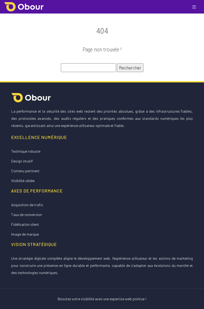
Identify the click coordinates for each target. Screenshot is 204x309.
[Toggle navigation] (194, 7)
